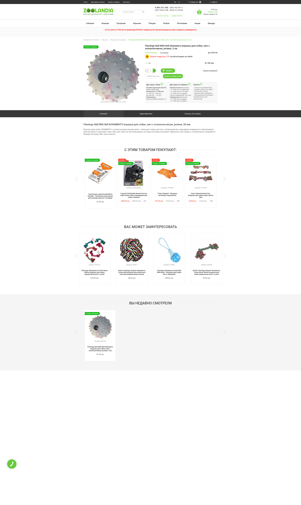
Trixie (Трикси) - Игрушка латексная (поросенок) (167, 194)
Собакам (90, 23)
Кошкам (105, 23)
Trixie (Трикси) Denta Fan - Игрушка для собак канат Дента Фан (200, 195)
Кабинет (215, 2)
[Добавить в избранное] (180, 71)
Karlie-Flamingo (151, 53)
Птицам (152, 23)
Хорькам (137, 23)
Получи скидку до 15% (160, 56)
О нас (85, 2)
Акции (197, 23)
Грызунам (121, 23)
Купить (169, 71)
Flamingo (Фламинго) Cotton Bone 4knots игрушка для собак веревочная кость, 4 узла (94, 272)
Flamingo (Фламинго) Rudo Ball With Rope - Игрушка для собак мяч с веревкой (169, 272)
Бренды (211, 23)
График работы (177, 16)
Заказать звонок (162, 16)
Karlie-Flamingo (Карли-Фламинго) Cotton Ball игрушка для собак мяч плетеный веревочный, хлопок (131, 272)
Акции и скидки (113, 2)
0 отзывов (164, 53)
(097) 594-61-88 (161, 10)
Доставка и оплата (98, 2)
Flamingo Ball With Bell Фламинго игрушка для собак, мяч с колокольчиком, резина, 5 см (100, 349)
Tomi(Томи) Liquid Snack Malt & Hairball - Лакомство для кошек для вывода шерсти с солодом (100, 196)
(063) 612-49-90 (176, 10)
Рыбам (166, 23)
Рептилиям (182, 23)
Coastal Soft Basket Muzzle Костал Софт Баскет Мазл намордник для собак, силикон (133, 195)
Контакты (126, 2)
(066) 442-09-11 (176, 7)
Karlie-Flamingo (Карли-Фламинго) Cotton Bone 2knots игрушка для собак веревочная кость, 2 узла (206, 272)
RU (179, 2)
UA (175, 2)
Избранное (195, 2)
